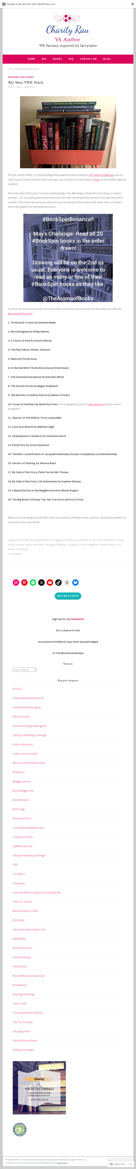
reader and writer (35, 544)
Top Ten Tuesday (23, 1022)
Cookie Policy (62, 1162)
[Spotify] (33, 582)
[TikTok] (58, 582)
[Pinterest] (24, 582)
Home (31, 58)
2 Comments (15, 553)
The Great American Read (28, 1012)
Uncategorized (21, 1031)
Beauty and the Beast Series (29, 762)
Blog (106, 58)
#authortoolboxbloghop (27, 707)
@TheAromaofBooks (102, 175)
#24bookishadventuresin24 (28, 698)
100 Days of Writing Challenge (29, 735)
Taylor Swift (19, 1003)
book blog (68, 540)
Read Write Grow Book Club (29, 975)
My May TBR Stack (25, 82)
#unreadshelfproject (20, 313)
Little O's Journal (22, 901)
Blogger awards (22, 781)
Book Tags (19, 809)
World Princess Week (25, 1040)
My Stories (18, 920)
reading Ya (73, 544)
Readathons (20, 985)
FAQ (71, 58)
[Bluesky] (75, 582)
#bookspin (23, 540)
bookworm (110, 540)
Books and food (22, 818)
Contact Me (88, 58)
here (97, 179)
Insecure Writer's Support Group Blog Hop (37, 892)
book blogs (82, 540)
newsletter (77, 619)
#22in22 (17, 689)
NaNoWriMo (19, 938)
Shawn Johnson (108, 544)
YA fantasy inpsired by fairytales (68, 45)
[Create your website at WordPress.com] (68, 4)
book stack (96, 540)
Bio (44, 58)
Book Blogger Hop (23, 790)
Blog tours (18, 772)
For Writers (19, 874)
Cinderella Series (23, 837)
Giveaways (19, 883)
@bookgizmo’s (96, 404)
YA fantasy (22, 549)
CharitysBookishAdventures (28, 827)
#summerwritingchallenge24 (29, 726)
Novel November (22, 948)
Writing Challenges (23, 1049)
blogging (57, 540)
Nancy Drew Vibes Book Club (29, 929)
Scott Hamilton (89, 544)
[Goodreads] (67, 582)
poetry (20, 544)
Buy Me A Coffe (68, 595)
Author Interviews (23, 744)
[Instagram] (16, 582)
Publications (20, 966)
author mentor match (25, 753)
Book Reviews (21, 800)
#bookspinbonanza (40, 540)
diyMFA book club (23, 846)
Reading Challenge (21, 77)
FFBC (15, 864)
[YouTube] (50, 582)
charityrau (29, 86)
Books (57, 58)
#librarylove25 (21, 716)
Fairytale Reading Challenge (29, 855)
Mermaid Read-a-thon (25, 911)
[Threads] (41, 582)
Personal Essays (22, 957)
